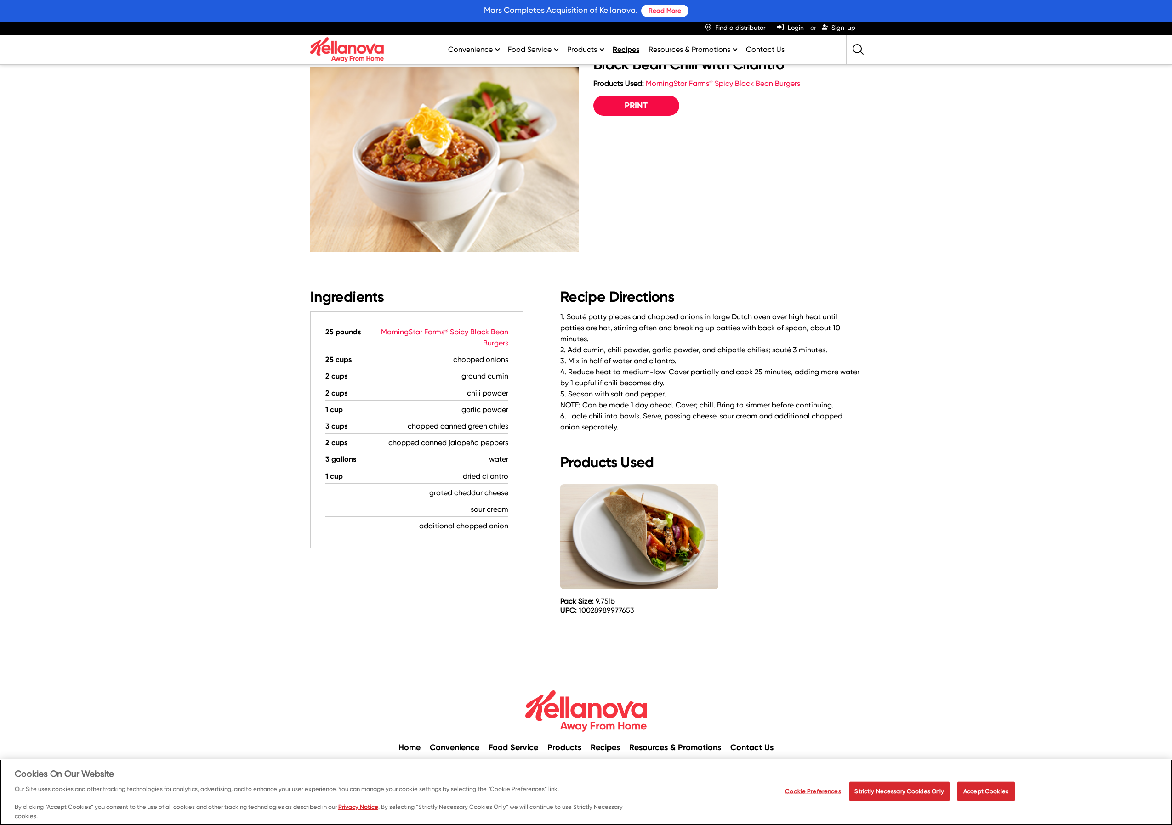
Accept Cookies (985, 791)
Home (409, 747)
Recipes (626, 49)
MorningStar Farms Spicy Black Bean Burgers (723, 83)
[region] (586, 792)
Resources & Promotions (689, 49)
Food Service (530, 49)
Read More (665, 10)
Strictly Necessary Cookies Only (899, 791)
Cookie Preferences (813, 791)
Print (636, 105)
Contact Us (765, 49)
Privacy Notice (358, 806)
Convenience (470, 49)
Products (582, 49)
